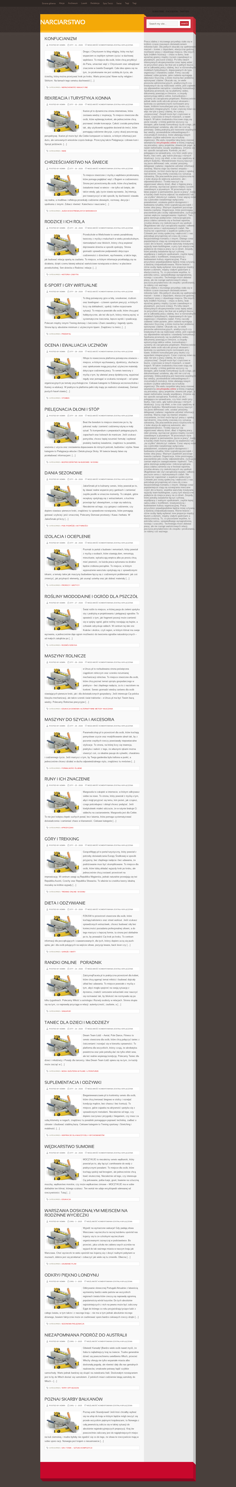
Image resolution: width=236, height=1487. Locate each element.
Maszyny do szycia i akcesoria (79, 720)
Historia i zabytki (70, 274)
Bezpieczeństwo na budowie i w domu (80, 462)
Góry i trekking (62, 839)
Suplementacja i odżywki (73, 1083)
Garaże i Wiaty (69, 952)
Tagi (127, 3)
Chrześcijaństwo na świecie (76, 163)
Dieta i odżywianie (65, 903)
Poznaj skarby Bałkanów (74, 1399)
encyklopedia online (166, 142)
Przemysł (66, 334)
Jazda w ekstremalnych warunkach (79, 211)
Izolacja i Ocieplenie (68, 537)
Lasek (84, 3)
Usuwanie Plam (69, 1264)
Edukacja (66, 1199)
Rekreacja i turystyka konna (78, 98)
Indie (64, 151)
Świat (119, 4)
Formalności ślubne (72, 768)
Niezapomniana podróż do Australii (86, 1335)
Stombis (65, 398)
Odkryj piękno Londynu (72, 1275)
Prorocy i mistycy (71, 585)
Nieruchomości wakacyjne (75, 87)
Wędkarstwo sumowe (69, 1147)
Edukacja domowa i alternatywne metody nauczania (87, 709)
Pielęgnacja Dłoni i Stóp (72, 410)
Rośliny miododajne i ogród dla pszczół (91, 597)
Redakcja (95, 3)
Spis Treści (108, 4)
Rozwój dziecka (69, 645)
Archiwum (73, 3)
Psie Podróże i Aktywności (75, 526)
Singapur (66, 1011)
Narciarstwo (62, 23)
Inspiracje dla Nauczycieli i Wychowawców (83, 1135)
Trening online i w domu (73, 892)
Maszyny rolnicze (65, 656)
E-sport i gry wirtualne (71, 286)
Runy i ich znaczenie (67, 779)
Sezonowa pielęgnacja (73, 1324)
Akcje (62, 3)
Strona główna (49, 4)
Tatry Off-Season (70, 1388)
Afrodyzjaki (67, 828)
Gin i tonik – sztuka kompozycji (77, 1448)
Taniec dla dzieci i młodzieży (77, 1023)
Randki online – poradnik (73, 963)
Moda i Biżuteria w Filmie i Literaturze (80, 1071)
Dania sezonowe (63, 473)
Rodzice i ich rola (65, 222)
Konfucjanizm (61, 39)
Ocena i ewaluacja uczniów (76, 346)
